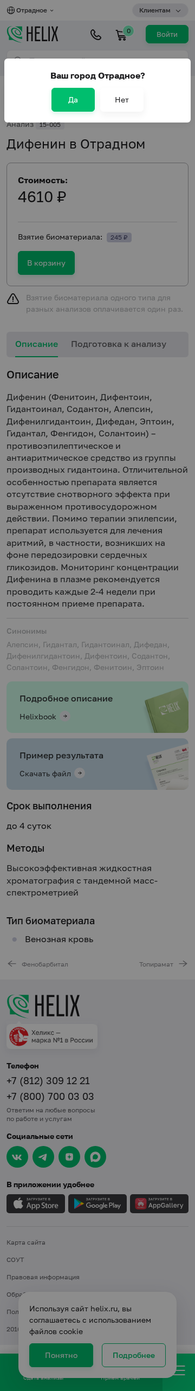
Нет (122, 99)
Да (73, 99)
